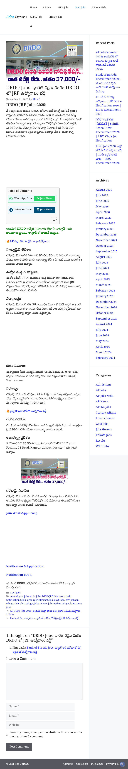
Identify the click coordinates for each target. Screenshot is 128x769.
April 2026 (103, 212)
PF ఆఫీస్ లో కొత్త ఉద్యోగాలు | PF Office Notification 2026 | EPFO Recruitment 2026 (109, 106)
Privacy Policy (114, 764)
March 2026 (103, 218)
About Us (68, 764)
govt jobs (59, 600)
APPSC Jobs (36, 17)
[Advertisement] (44, 164)
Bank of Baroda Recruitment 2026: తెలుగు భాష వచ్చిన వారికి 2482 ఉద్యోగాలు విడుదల (108, 83)
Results (100, 441)
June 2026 (102, 201)
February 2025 (105, 291)
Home (33, 7)
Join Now (46, 198)
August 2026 (104, 190)
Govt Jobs (80, 7)
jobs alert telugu (24, 603)
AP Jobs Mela (99, 7)
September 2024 (106, 319)
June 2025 (102, 268)
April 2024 (103, 347)
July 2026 (102, 196)
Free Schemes (105, 419)
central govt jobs (19, 596)
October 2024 (104, 313)
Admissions (103, 385)
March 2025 (103, 285)
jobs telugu (40, 603)
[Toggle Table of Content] (52, 219)
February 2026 (105, 224)
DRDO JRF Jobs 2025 (53, 596)
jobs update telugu (58, 603)
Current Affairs (106, 413)
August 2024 (104, 325)
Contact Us (82, 764)
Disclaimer (97, 764)
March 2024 (103, 353)
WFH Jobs (63, 7)
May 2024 (102, 341)
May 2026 (102, 207)
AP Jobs (47, 7)
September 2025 (106, 252)
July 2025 (102, 263)
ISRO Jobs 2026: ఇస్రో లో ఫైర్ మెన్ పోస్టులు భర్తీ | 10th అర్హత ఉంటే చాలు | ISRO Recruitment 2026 (109, 155)
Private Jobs (55, 17)
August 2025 (104, 257)
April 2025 (103, 280)
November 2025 (106, 240)
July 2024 (102, 330)
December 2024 (106, 302)
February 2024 (105, 358)
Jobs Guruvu (104, 430)
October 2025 (104, 246)
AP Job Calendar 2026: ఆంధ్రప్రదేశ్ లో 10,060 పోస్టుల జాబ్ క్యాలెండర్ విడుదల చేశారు (107, 61)
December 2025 (106, 235)
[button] (31, 26)
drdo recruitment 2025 (40, 600)
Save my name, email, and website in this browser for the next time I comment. (46, 735)
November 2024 (106, 308)
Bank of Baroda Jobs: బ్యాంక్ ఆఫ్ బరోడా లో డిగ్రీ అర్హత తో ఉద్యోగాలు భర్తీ (44, 618)
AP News (102, 402)
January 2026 (104, 229)
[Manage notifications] (122, 764)
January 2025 (104, 297)
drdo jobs (35, 596)
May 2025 (102, 274)
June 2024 (102, 336)
